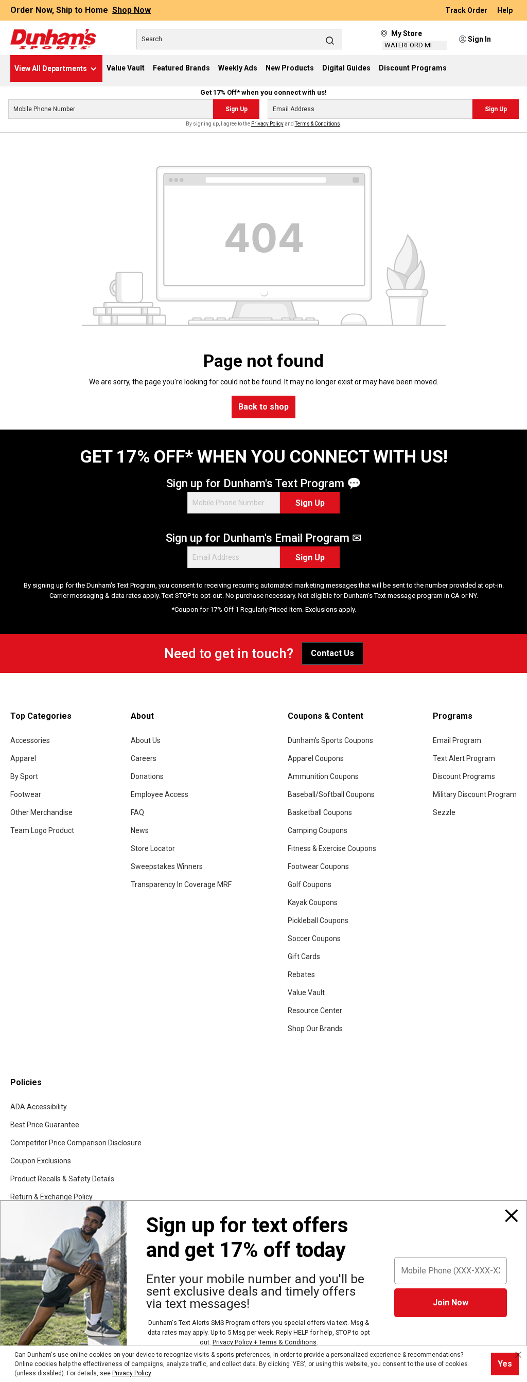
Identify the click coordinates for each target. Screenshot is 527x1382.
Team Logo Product (42, 830)
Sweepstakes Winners (167, 866)
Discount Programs (464, 776)
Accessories (30, 740)
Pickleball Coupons (318, 920)
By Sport (24, 776)
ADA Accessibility (38, 1107)
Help (505, 10)
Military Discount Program (475, 794)
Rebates (301, 974)
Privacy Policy (267, 124)
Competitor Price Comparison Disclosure (76, 1143)
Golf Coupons (309, 884)
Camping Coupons (317, 830)
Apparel (23, 758)
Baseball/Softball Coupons (331, 794)
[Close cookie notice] (518, 1354)
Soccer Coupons (314, 938)
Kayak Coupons (313, 902)
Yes (505, 1364)
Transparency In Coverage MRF (181, 884)
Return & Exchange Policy (51, 1197)
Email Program (457, 740)
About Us (146, 740)
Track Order (467, 10)
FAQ (137, 812)
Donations (147, 776)
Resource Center (315, 1010)
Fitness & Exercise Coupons (332, 848)
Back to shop (263, 407)
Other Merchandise (41, 812)
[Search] (330, 40)
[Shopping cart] (510, 39)
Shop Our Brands (315, 1028)
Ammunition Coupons (323, 776)
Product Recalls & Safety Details (62, 1179)
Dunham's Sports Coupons (330, 740)
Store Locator (153, 848)
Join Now (450, 1302)
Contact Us (332, 653)
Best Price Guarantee (44, 1125)
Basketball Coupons (320, 812)
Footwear (25, 794)
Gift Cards (304, 956)
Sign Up (236, 109)
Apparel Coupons (316, 758)
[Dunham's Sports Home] (53, 39)
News (140, 830)
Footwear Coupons (318, 866)
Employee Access (159, 794)
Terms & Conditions (317, 124)
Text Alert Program (464, 758)
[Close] (511, 1215)
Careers (143, 758)
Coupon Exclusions (40, 1161)
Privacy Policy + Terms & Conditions (265, 1342)
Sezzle (444, 812)
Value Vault (306, 992)
